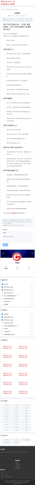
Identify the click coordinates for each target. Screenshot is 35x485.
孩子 (6, 421)
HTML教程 (17, 464)
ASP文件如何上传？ (9, 290)
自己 (6, 410)
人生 (6, 427)
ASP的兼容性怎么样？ (9, 298)
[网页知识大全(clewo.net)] (7, 2)
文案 (6, 419)
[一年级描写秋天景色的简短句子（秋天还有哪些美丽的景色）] (7, 356)
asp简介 (6, 284)
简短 (26, 408)
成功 (26, 413)
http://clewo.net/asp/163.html (16, 225)
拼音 (26, 405)
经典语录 (16, 427)
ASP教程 (15, 9)
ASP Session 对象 (8, 287)
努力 (16, 413)
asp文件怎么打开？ (9, 293)
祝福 (16, 430)
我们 (16, 405)
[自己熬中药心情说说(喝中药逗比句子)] (7, 365)
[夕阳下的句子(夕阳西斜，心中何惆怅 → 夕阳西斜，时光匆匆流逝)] (7, 347)
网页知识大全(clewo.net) (17, 480)
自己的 (6, 416)
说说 (26, 419)
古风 (16, 424)
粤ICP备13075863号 (17, 483)
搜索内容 (17, 463)
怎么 (6, 430)
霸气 (6, 424)
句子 (6, 405)
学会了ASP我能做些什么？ (11, 296)
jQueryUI (16, 440)
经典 (16, 419)
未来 (26, 430)
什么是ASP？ (7, 301)
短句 (16, 408)
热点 (26, 424)
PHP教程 (6, 440)
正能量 (26, 410)
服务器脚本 (9, 9)
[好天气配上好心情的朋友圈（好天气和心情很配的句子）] (23, 383)
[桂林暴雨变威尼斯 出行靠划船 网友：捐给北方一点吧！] (23, 347)
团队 (16, 421)
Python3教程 (6, 442)
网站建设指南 (17, 468)
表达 (26, 427)
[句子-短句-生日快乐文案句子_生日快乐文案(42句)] (23, 392)
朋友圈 (16, 410)
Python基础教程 (26, 440)
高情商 (16, 416)
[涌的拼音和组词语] (7, 392)
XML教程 (17, 466)
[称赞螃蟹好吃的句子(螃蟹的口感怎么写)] (7, 383)
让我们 (26, 416)
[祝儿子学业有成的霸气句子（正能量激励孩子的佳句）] (23, 365)
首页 (4, 9)
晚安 (6, 413)
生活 (6, 408)
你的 (26, 421)
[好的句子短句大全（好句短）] (23, 374)
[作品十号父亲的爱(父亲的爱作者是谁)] (7, 374)
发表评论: (5, 229)
